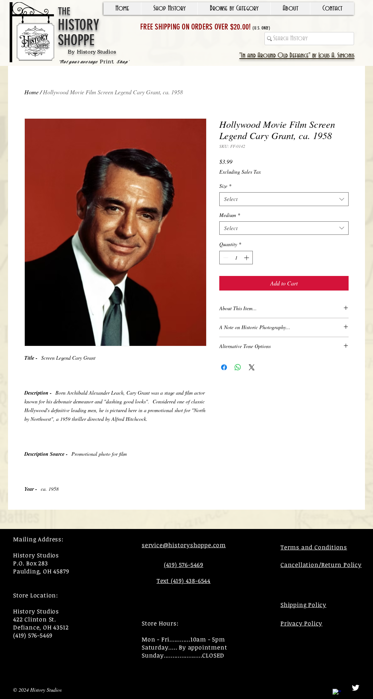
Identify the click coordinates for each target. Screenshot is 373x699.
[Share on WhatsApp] (237, 367)
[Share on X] (251, 367)
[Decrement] (224, 257)
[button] (169, 8)
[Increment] (247, 257)
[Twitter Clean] (355, 687)
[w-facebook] (337, 693)
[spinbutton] (236, 257)
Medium (229, 215)
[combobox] (284, 199)
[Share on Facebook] (224, 367)
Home (31, 92)
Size (225, 186)
